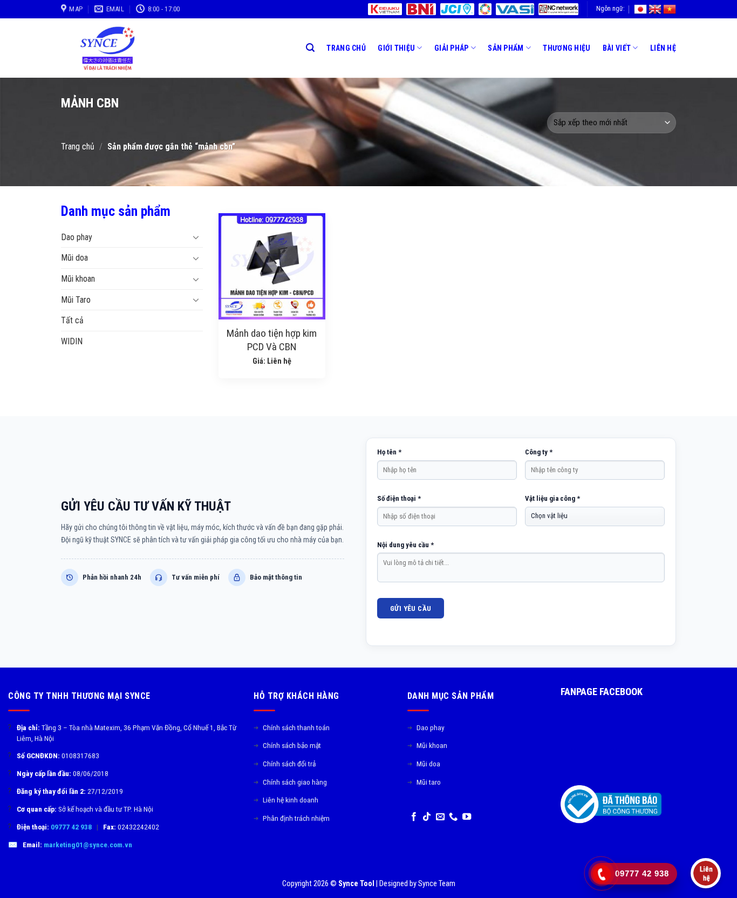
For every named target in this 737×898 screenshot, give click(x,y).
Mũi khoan (78, 279)
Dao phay (76, 237)
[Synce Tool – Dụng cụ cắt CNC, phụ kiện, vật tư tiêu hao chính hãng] (111, 48)
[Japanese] (640, 9)
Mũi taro (424, 782)
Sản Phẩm (505, 48)
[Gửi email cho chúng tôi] (440, 817)
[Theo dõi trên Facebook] (414, 817)
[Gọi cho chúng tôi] (453, 817)
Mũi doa (74, 258)
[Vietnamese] (669, 9)
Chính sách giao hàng (290, 782)
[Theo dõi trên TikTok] (426, 817)
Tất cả (72, 320)
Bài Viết (617, 48)
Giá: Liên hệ (272, 361)
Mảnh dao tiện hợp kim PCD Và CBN (272, 340)
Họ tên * (389, 452)
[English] (655, 9)
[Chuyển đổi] (196, 236)
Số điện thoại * (399, 498)
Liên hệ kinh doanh (286, 799)
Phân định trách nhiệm (292, 818)
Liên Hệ (663, 48)
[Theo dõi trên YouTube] (466, 817)
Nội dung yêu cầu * (405, 545)
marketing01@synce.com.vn (88, 844)
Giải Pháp (451, 48)
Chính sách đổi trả (285, 763)
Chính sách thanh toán (292, 727)
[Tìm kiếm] (310, 47)
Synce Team (436, 883)
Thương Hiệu (566, 48)
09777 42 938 (71, 826)
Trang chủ (77, 146)
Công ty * (538, 452)
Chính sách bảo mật (287, 745)
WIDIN (72, 341)
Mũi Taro (76, 300)
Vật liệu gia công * (552, 498)
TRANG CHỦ (346, 48)
